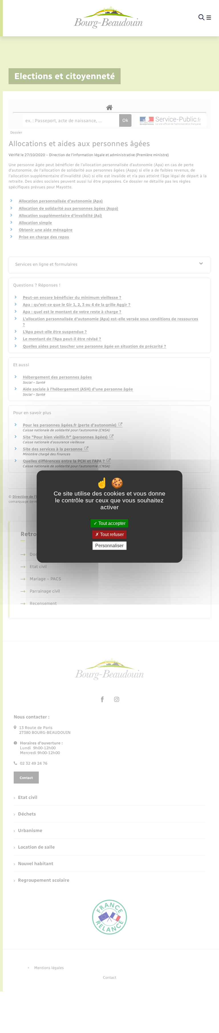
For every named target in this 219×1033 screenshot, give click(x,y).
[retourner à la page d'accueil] (108, 17)
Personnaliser (109, 545)
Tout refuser (111, 534)
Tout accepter (111, 523)
